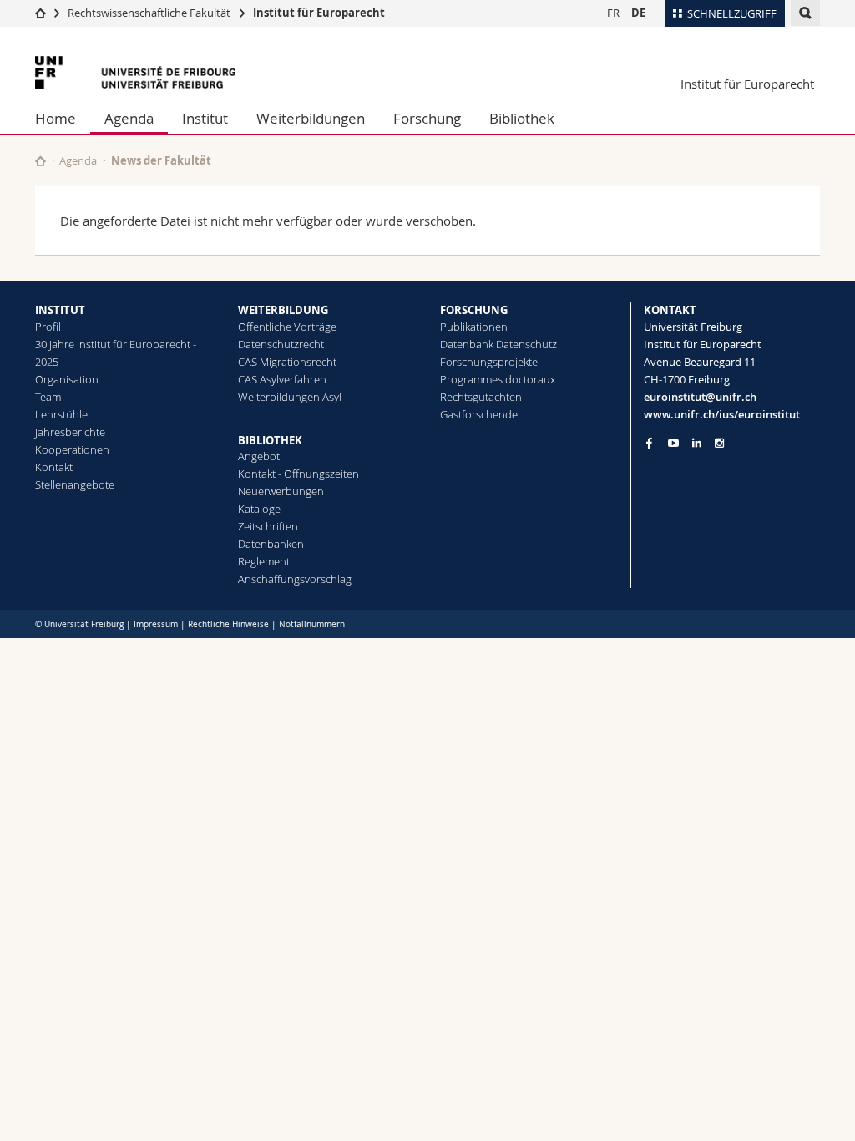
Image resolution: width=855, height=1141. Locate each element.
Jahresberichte (70, 431)
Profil (48, 326)
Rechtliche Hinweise (228, 624)
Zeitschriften (268, 526)
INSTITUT (60, 309)
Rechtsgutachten (481, 396)
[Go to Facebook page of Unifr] (649, 442)
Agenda (129, 118)
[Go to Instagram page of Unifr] (719, 443)
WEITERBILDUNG (283, 309)
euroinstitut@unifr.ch (700, 396)
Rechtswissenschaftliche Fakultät (150, 12)
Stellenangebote (74, 484)
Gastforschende (479, 414)
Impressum (156, 624)
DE (638, 12)
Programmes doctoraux (497, 379)
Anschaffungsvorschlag (295, 578)
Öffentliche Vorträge (287, 326)
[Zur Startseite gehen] (40, 12)
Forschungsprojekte (489, 361)
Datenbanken (271, 543)
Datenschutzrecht (281, 344)
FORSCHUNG (474, 309)
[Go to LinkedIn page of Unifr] (696, 443)
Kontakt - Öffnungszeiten (298, 473)
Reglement (264, 561)
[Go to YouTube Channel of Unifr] (673, 443)
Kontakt (54, 466)
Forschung (427, 118)
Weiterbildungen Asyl (289, 396)
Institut (205, 118)
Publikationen (474, 326)
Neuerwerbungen (281, 491)
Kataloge (259, 508)
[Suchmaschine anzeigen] (805, 13)
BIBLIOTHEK (270, 440)
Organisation (67, 379)
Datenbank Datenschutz (498, 344)
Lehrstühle (61, 414)
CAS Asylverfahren (282, 379)
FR (613, 12)
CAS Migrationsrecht (287, 361)
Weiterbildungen (310, 118)
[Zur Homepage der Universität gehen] (135, 72)
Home (55, 118)
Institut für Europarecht (319, 12)
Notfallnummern (312, 624)
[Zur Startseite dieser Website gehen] (40, 161)
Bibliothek (521, 118)
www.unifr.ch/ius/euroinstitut (722, 414)
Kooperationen (72, 449)
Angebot (259, 456)
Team (48, 396)
